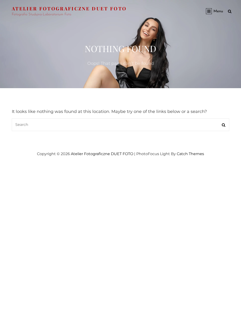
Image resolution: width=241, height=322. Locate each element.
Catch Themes (190, 154)
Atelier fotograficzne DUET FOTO (69, 8)
